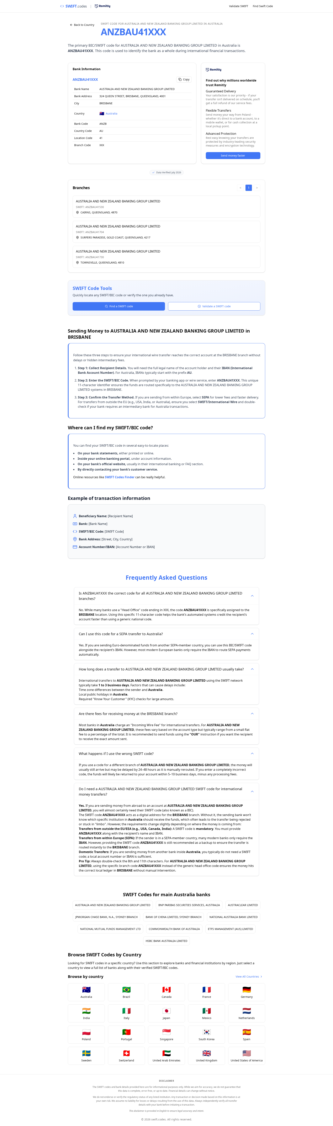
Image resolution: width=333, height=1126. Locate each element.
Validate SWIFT (238, 6)
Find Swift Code (263, 6)
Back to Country (84, 25)
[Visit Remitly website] (102, 6)
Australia (111, 113)
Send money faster (233, 155)
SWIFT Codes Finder (120, 477)
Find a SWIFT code (121, 306)
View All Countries (247, 976)
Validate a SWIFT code (216, 306)
